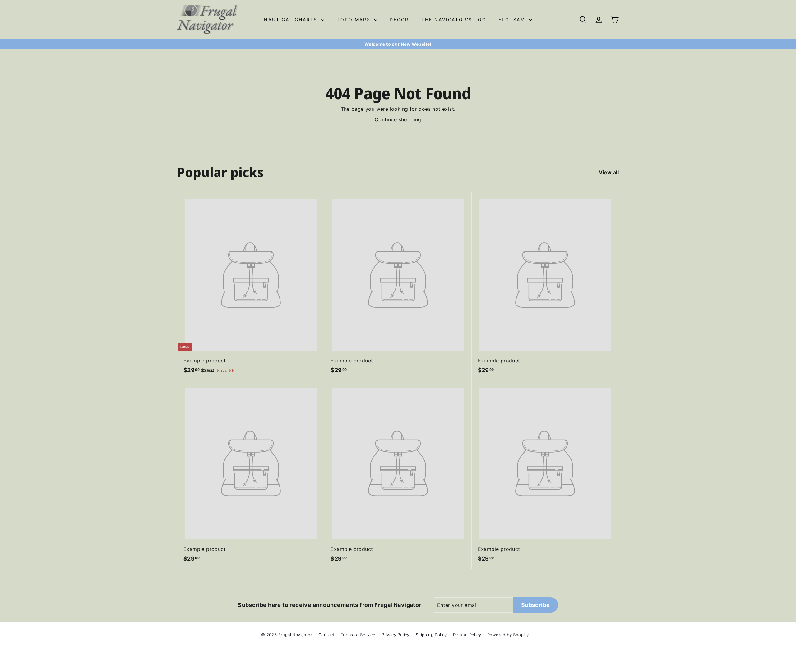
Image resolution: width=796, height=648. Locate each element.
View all (609, 172)
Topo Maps (355, 19)
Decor (399, 19)
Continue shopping (398, 119)
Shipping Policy (431, 634)
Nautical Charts (292, 19)
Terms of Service (358, 634)
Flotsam (512, 19)
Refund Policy (467, 634)
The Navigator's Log (453, 19)
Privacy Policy (396, 634)
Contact (326, 634)
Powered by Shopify (508, 634)
